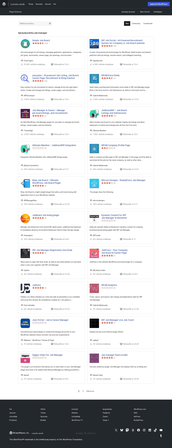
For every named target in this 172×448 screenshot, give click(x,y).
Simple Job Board (41, 40)
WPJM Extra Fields (110, 75)
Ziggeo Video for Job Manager (47, 355)
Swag (106, 420)
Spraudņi (43, 416)
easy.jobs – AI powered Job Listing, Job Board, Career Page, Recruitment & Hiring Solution (55, 76)
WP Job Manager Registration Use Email (52, 250)
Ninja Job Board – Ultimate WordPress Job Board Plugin (46, 181)
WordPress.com (140, 409)
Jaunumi (12, 413)
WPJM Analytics (109, 285)
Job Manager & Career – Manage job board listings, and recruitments (50, 111)
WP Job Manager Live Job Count (117, 320)
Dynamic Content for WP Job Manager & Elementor (114, 216)
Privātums (13, 420)
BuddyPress (138, 420)
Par (10, 409)
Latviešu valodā (37, 433)
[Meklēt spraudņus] (50, 23)
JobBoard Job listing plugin (45, 215)
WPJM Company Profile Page (115, 145)
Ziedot (105, 416)
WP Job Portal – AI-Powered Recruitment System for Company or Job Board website (123, 41)
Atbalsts (75, 413)
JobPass (36, 285)
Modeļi (43, 420)
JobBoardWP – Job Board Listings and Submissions (114, 111)
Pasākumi (106, 413)
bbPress (137, 416)
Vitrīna (42, 409)
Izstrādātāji (76, 416)
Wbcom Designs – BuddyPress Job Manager (123, 180)
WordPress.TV (77, 420)
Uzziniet (75, 409)
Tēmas (43, 413)
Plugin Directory (15, 12)
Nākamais (90, 391)
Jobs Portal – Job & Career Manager (50, 320)
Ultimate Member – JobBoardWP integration (54, 145)
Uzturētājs (13, 416)
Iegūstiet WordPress (158, 4)
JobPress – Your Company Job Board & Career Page (114, 251)
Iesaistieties (107, 409)
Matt (135, 413)
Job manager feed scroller (114, 355)
